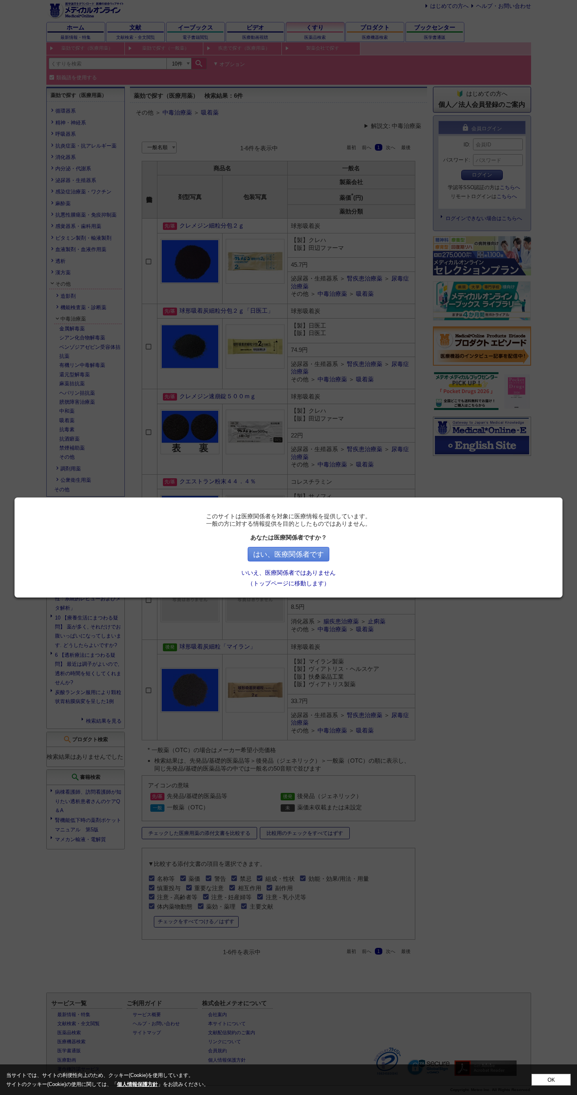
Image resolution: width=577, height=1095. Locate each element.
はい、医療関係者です (288, 554)
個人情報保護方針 (137, 1084)
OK (551, 1080)
